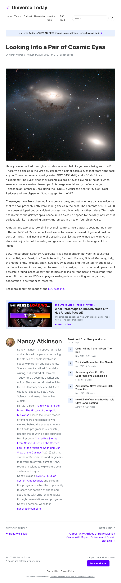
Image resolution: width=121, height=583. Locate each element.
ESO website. (56, 288)
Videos (17, 16)
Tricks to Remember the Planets (94, 362)
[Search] (112, 18)
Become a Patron (98, 563)
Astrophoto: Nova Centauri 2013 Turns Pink (94, 387)
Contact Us (52, 571)
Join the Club (51, 18)
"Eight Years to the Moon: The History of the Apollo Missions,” (38, 410)
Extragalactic (66, 54)
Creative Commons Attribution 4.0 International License (72, 577)
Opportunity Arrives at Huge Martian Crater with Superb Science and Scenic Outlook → (90, 537)
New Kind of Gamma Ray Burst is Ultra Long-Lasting (94, 401)
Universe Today (29, 7)
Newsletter (39, 16)
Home (9, 16)
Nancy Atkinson (17, 54)
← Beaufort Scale (16, 533)
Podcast (28, 16)
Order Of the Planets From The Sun (93, 350)
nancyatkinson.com (29, 508)
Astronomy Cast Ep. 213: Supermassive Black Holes (91, 374)
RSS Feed (62, 18)
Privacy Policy (67, 571)
